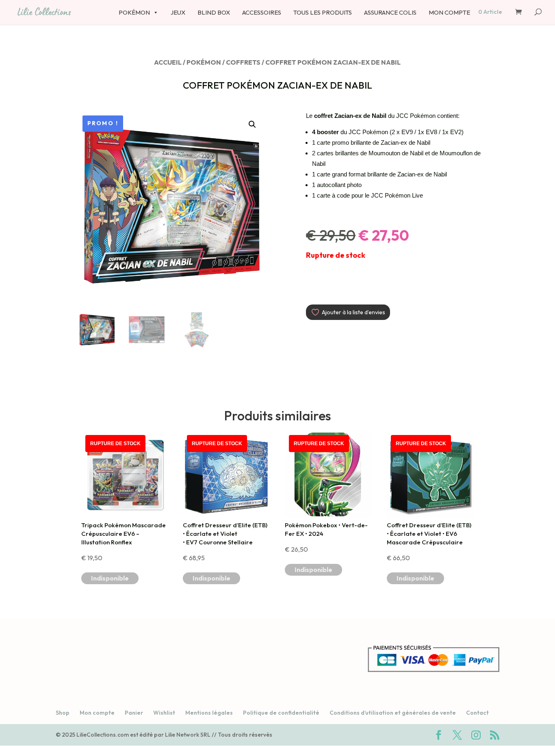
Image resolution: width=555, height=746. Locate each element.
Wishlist (164, 712)
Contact (477, 712)
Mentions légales (209, 712)
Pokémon (203, 62)
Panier (134, 712)
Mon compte (97, 712)
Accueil (168, 62)
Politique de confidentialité (281, 712)
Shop (62, 712)
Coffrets (243, 62)
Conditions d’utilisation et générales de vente (393, 712)
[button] (252, 124)
